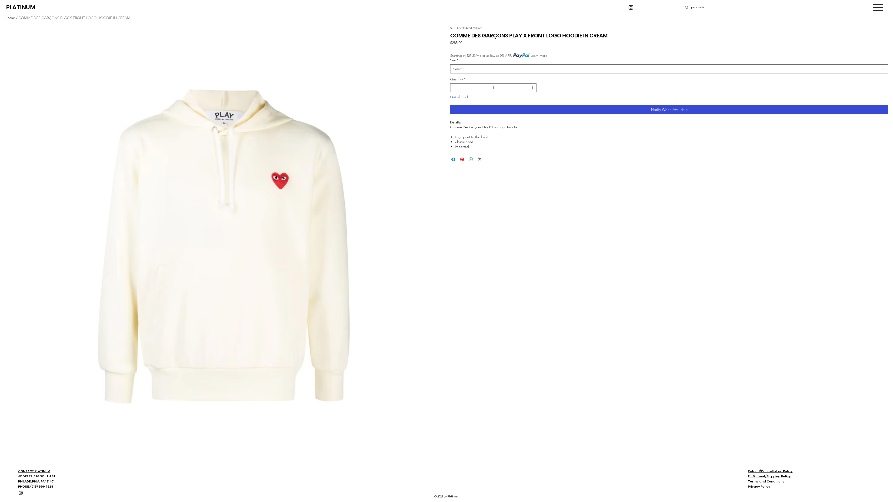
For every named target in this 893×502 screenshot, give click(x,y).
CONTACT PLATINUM (34, 471)
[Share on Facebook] (453, 159)
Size (454, 60)
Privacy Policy (759, 486)
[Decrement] (454, 88)
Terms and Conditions (766, 481)
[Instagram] (631, 7)
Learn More (538, 55)
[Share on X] (480, 159)
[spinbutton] (493, 88)
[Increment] (533, 88)
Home (10, 18)
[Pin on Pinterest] (462, 159)
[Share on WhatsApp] (471, 159)
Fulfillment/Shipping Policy (769, 476)
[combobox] (669, 68)
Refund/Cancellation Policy (770, 471)
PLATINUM (20, 7)
